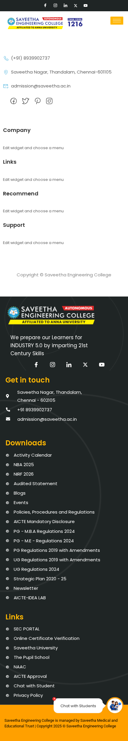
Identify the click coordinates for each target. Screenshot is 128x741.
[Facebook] (45, 5)
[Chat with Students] (115, 705)
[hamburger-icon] (117, 20)
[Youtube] (85, 5)
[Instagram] (55, 5)
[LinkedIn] (65, 5)
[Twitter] (75, 5)
